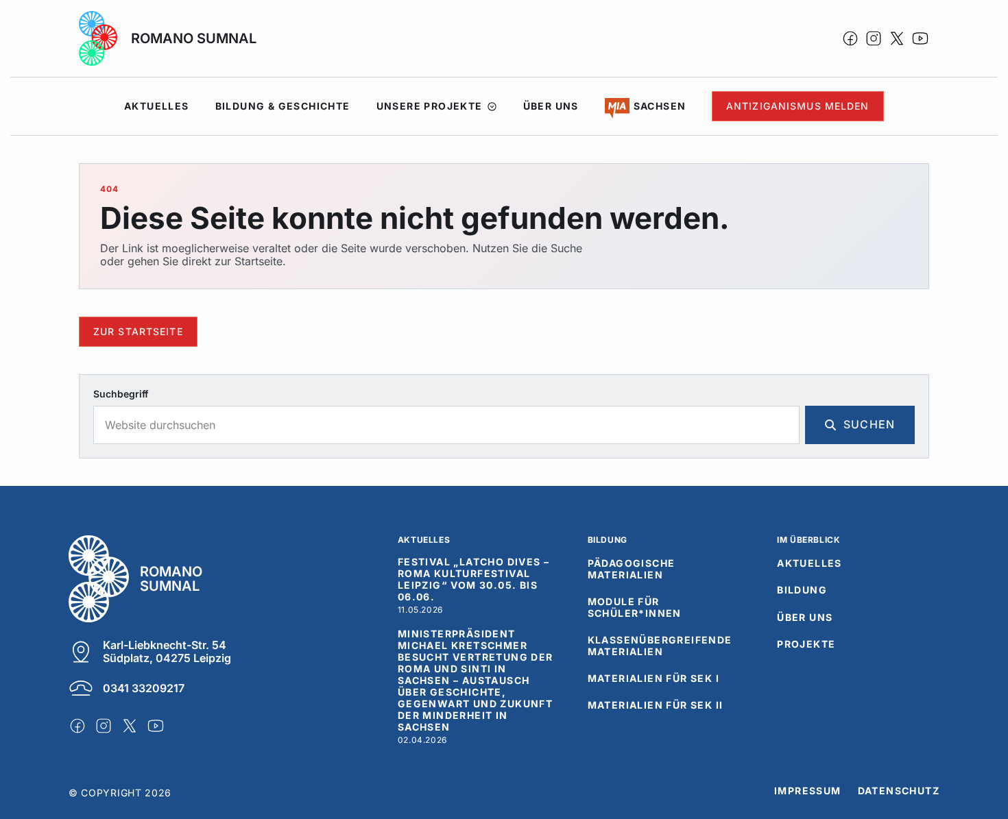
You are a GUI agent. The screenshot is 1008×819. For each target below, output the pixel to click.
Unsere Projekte (429, 106)
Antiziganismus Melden (797, 106)
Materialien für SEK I (653, 678)
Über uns (551, 106)
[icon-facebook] (850, 38)
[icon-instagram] (874, 38)
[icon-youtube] (920, 38)
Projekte (806, 644)
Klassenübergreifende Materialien (660, 646)
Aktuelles (156, 106)
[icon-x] (897, 38)
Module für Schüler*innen (635, 607)
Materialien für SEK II (655, 705)
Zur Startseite (138, 331)
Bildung (802, 590)
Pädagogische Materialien (631, 569)
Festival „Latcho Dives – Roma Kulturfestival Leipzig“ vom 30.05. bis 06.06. (474, 579)
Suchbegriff (120, 394)
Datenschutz (898, 790)
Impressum (807, 790)
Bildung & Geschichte (282, 106)
